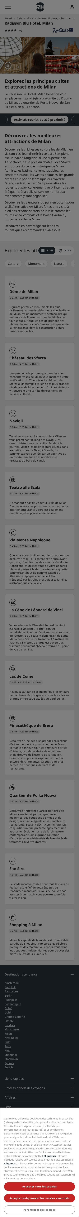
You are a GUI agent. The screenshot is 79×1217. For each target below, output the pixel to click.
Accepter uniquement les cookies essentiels (39, 1198)
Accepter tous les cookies (39, 1186)
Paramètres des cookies (39, 1209)
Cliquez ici (50, 1156)
